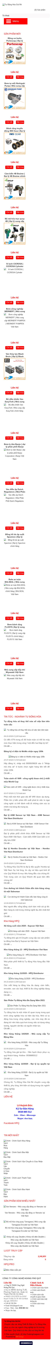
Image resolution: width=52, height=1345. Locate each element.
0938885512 (26, 1343)
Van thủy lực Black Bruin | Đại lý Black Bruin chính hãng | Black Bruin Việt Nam (15, 355)
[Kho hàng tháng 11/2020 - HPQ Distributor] (26, 978)
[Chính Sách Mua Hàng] (7, 1144)
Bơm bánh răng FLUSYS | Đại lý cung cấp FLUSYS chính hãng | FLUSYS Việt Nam (15, 626)
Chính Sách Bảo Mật (20, 1152)
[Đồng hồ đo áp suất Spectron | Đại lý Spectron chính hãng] (14, 550)
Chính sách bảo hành (40, 1288)
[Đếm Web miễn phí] (12, 1270)
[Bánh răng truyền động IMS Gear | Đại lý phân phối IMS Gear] (14, 144)
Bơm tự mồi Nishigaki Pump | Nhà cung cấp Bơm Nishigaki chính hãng (14, 84)
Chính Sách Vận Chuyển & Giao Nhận (27, 1162)
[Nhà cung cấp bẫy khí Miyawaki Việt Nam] (14, 685)
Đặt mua (20, 77)
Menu (16, 21)
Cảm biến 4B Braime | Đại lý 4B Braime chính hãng (14, 175)
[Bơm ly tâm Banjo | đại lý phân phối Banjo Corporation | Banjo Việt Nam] (14, 459)
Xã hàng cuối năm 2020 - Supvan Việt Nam (24, 926)
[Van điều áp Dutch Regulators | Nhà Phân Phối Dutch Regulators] (14, 504)
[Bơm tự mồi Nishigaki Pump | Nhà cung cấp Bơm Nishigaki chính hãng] (14, 99)
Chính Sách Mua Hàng (21, 1141)
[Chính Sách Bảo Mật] (7, 1154)
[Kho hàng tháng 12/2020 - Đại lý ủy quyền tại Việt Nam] (26, 1074)
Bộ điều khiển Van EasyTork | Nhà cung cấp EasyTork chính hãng (14, 400)
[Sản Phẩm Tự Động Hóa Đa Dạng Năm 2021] (26, 1005)
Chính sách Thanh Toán (21, 1178)
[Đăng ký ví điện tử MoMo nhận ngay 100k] (26, 756)
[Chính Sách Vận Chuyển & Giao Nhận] (7, 1167)
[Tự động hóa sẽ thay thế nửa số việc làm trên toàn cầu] (26, 731)
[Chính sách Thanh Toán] (7, 1181)
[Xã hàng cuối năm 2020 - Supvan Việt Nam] (26, 931)
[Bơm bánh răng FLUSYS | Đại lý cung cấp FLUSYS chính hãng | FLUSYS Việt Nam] (14, 640)
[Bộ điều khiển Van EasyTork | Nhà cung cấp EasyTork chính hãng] (14, 414)
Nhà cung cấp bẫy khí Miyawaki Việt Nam (14, 671)
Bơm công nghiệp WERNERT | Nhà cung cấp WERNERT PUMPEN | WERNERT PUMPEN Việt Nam (14, 310)
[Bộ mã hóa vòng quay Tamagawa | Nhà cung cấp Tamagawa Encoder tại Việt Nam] (25, 1225)
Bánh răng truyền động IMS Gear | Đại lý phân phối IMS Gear (14, 130)
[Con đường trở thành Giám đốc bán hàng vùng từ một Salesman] (26, 898)
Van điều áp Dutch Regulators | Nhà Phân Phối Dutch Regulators (14, 490)
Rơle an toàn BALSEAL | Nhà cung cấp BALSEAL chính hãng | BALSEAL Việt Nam (15, 581)
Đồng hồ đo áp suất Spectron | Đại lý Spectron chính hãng (15, 536)
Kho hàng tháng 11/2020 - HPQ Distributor (24, 973)
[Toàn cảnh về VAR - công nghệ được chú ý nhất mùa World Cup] (26, 789)
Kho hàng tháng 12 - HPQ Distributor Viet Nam (26, 949)
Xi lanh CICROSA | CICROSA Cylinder (14, 265)
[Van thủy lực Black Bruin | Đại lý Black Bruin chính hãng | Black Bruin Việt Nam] (14, 369)
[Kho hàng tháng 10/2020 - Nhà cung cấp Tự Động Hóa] (26, 1044)
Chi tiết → (8, 746)
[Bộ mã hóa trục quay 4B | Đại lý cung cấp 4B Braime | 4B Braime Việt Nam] (14, 234)
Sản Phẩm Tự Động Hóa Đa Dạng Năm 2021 (24, 1000)
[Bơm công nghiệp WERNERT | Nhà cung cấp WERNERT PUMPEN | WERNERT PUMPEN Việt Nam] (14, 324)
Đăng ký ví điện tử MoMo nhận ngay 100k (23, 751)
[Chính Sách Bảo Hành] (7, 1193)
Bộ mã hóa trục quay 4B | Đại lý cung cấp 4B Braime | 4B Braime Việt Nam (14, 220)
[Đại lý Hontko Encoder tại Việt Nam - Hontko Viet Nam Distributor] (26, 859)
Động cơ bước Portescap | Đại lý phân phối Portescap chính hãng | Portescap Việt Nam (15, 39)
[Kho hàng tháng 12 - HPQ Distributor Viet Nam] (26, 954)
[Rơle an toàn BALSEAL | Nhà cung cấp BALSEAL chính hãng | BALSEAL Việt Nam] (14, 595)
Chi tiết (9, 77)
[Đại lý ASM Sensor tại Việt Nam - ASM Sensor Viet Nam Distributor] (26, 825)
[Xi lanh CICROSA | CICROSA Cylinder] (14, 279)
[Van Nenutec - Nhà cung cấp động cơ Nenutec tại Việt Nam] (25, 1210)
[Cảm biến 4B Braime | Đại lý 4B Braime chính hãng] (14, 189)
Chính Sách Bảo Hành (21, 1189)
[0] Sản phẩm (40, 10)
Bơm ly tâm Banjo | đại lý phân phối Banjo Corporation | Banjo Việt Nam (14, 445)
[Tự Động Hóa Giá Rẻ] (25, 4)
